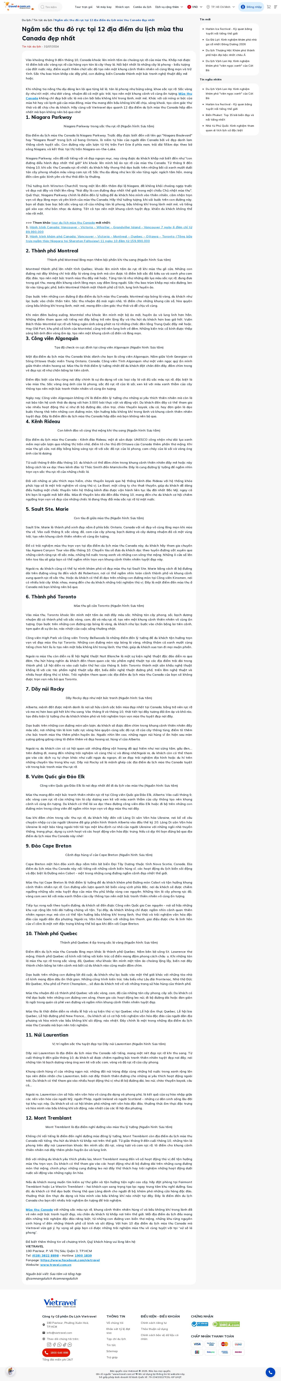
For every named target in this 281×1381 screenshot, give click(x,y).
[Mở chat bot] (10, 1371)
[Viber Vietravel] (59, 1344)
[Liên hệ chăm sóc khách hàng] (270, 1372)
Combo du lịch (142, 7)
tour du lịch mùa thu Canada (73, 222)
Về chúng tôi (114, 1323)
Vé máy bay (104, 7)
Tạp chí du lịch (116, 1339)
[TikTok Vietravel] (64, 1344)
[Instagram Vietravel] (49, 1344)
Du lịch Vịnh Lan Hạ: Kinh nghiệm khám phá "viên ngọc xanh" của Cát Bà (229, 65)
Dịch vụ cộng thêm (167, 7)
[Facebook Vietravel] (54, 1344)
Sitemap (112, 1351)
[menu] (275, 7)
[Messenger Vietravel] (69, 1344)
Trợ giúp (112, 1357)
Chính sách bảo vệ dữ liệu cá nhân (159, 1337)
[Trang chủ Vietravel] (19, 7)
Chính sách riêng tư (154, 1323)
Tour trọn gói (84, 7)
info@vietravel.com (59, 1333)
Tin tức (111, 1345)
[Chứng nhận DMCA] (226, 1324)
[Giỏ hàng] (268, 7)
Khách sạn (123, 7)
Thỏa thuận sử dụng (154, 1329)
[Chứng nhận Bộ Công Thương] (199, 1324)
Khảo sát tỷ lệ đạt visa (118, 1331)
